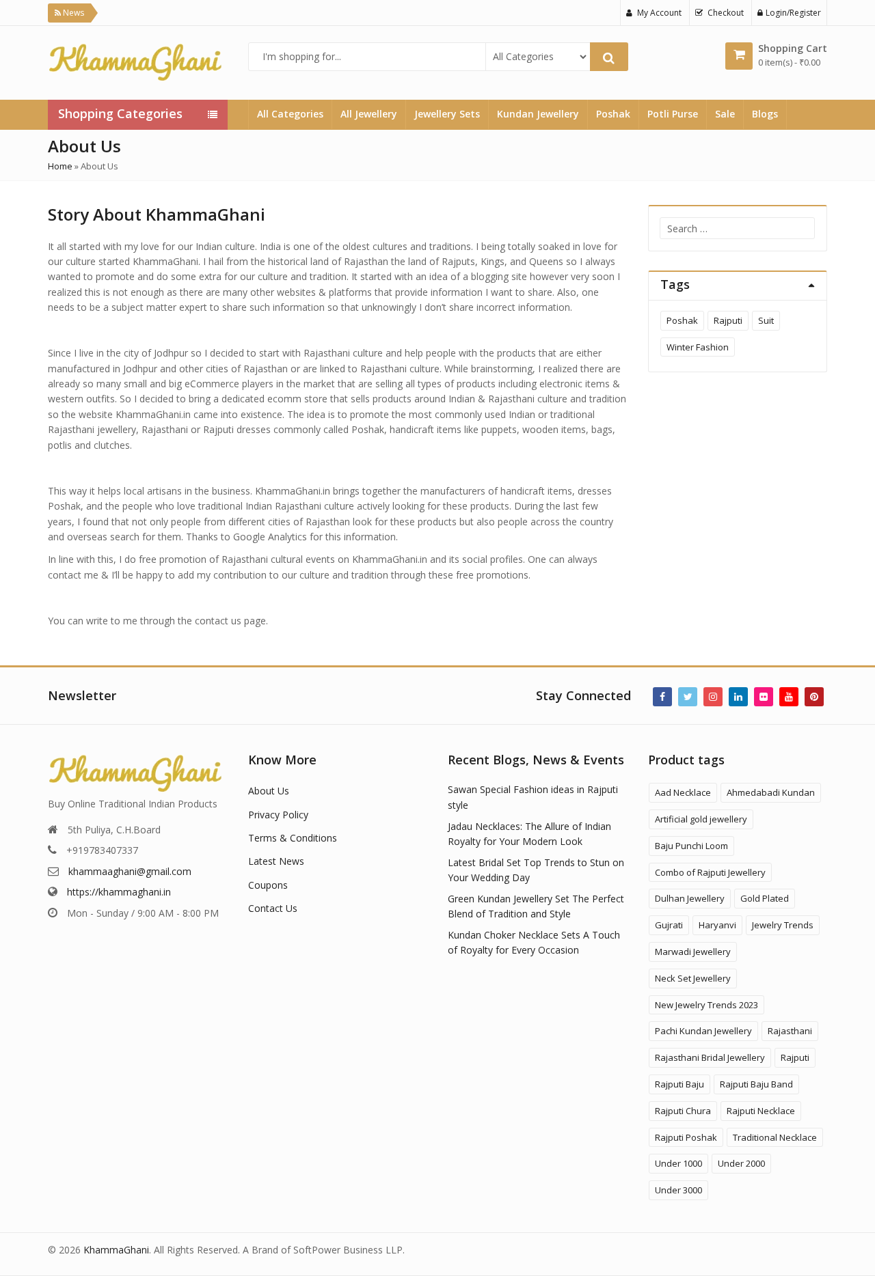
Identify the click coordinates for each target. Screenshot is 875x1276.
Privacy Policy (278, 814)
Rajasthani (790, 1031)
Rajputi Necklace (761, 1111)
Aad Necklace (683, 792)
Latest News (276, 861)
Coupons (268, 884)
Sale (725, 113)
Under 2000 (741, 1163)
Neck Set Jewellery (693, 978)
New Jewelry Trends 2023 (706, 1005)
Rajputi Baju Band (756, 1084)
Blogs (765, 113)
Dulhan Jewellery (690, 898)
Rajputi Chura (683, 1111)
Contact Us (272, 908)
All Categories (290, 113)
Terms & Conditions (292, 837)
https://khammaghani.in (119, 891)
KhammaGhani (116, 1249)
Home (60, 166)
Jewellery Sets (447, 113)
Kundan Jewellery (538, 113)
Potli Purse (672, 113)
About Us (268, 790)
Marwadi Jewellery (693, 951)
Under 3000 (678, 1190)
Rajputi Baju (679, 1084)
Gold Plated (764, 898)
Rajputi (728, 320)
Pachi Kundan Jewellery (703, 1031)
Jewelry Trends (782, 925)
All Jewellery (368, 113)
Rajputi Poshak (686, 1137)
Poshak (613, 113)
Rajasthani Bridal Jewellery (710, 1057)
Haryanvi (717, 925)
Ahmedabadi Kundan (771, 792)
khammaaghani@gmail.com (129, 871)
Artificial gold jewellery (701, 819)
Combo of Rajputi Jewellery (710, 872)
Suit (766, 320)
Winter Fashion (698, 347)
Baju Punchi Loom (691, 846)
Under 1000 (678, 1163)
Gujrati (669, 925)
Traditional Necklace (775, 1137)
